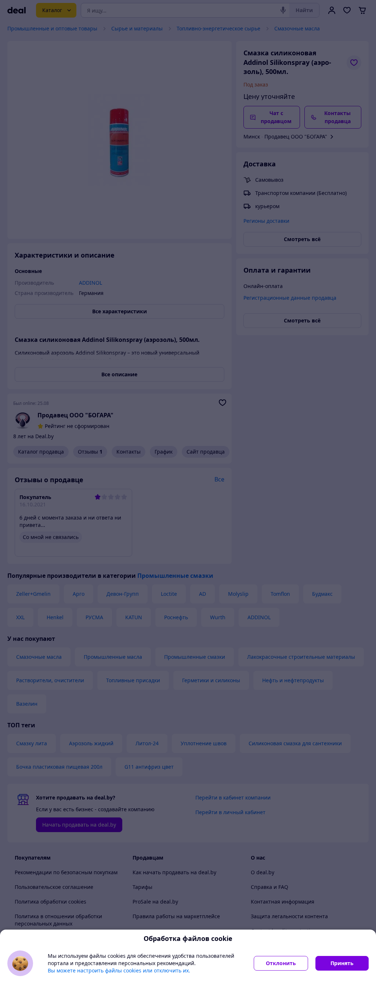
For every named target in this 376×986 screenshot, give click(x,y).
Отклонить (281, 963)
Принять (342, 963)
